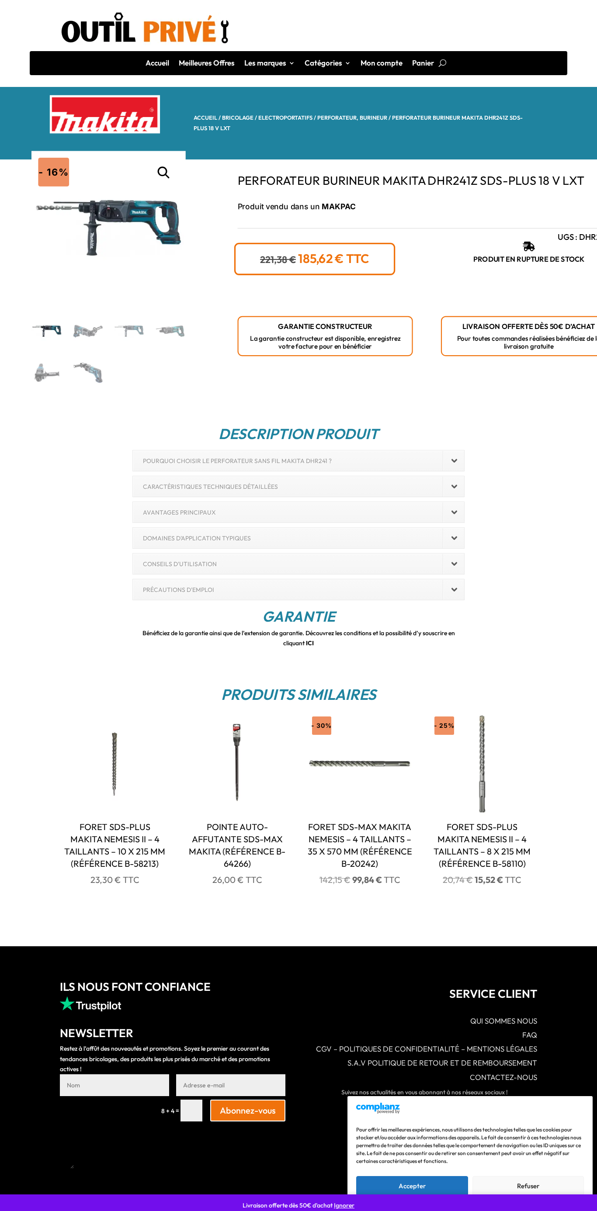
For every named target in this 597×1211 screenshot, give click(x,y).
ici (310, 643)
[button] (164, 172)
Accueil (157, 63)
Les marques (265, 63)
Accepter (412, 1186)
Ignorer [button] (344, 1205)
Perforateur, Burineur (352, 117)
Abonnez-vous (248, 1110)
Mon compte (382, 63)
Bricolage (237, 117)
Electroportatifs (285, 117)
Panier (423, 63)
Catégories (323, 63)
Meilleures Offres (207, 63)
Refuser (528, 1186)
